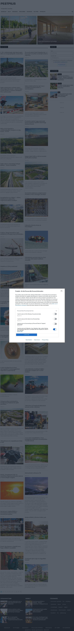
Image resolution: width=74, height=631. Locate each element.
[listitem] (37, 311)
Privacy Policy (45, 339)
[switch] (55, 314)
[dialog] (37, 316)
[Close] (62, 291)
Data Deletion (29, 339)
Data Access (37, 339)
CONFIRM (26, 334)
